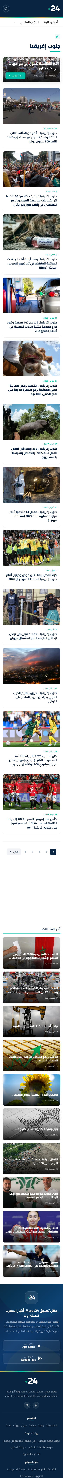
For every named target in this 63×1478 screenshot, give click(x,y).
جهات (11, 22)
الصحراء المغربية (31, 1454)
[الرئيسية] (57, 36)
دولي (24, 1425)
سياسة (32, 1425)
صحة (8, 1425)
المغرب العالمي (29, 22)
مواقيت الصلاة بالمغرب (40, 1447)
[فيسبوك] (36, 1405)
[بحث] (6, 8)
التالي (16, 852)
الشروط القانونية (37, 1469)
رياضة (41, 1425)
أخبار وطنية (51, 22)
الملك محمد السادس (49, 1440)
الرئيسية (52, 1469)
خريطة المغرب (18, 1447)
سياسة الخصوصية (16, 1469)
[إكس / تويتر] (27, 1405)
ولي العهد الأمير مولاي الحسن (19, 1440)
